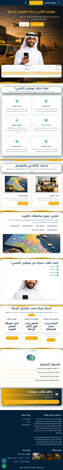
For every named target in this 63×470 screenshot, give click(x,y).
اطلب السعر (51, 340)
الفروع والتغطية (26, 424)
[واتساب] (4, 466)
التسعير (16, 461)
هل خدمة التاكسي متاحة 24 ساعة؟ (47, 372)
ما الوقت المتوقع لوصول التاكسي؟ (47, 368)
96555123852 (21, 454)
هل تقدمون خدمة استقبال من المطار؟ (46, 380)
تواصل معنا (24, 24)
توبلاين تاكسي (26, 419)
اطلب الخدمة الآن (36, 3)
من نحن (28, 458)
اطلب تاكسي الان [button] (31, 73)
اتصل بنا (21, 458)
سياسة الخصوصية (12, 458)
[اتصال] (4, 460)
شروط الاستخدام (25, 461)
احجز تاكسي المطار (12, 338)
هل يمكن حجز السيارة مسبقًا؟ (49, 376)
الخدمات (28, 422)
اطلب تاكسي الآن (31, 402)
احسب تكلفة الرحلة (31, 338)
